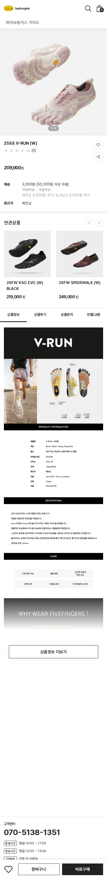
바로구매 (82, 869)
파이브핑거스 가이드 (22, 22)
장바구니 (38, 869)
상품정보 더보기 (53, 651)
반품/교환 (93, 314)
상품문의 (67, 314)
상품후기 (40, 314)
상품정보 (13, 314)
